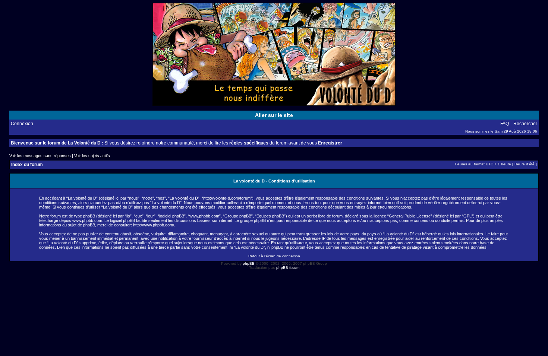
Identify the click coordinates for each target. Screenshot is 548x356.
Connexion (22, 123)
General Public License (410, 216)
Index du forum (27, 164)
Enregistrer (330, 143)
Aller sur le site (274, 115)
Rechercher (525, 123)
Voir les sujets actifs (92, 155)
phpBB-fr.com (287, 268)
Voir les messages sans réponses (40, 155)
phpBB (249, 263)
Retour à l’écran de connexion (274, 256)
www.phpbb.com (87, 220)
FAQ (504, 123)
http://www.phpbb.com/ (153, 225)
